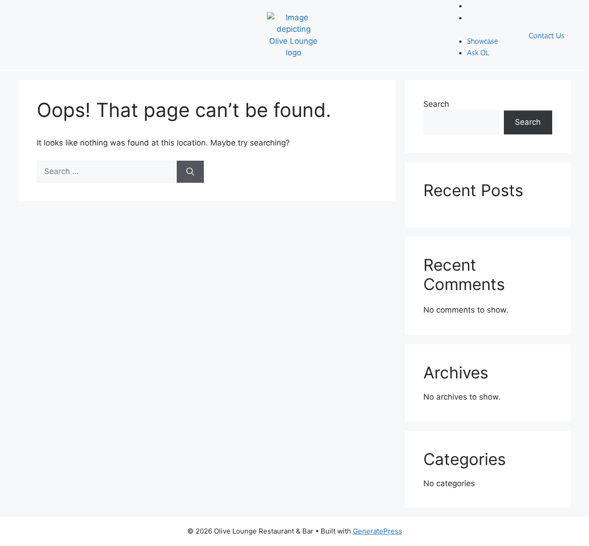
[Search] (190, 172)
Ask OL (484, 17)
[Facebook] (23, 33)
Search (436, 104)
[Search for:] (107, 171)
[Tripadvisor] (78, 33)
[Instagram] (50, 33)
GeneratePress (377, 531)
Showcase (482, 41)
